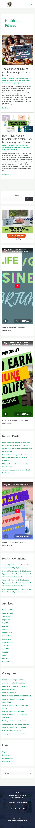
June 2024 (5, 626)
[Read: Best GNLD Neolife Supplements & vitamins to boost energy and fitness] (17, 123)
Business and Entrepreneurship (13, 680)
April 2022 (5, 658)
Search (17, 195)
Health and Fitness (22, 78)
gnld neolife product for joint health (14, 683)
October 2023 (6, 639)
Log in (4, 752)
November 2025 (7, 613)
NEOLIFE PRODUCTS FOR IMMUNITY (15, 727)
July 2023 (5, 645)
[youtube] (24, 809)
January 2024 (6, 636)
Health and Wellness (9, 81)
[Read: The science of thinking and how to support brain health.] (17, 50)
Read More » (6, 108)
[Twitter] (15, 809)
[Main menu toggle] (31, 4)
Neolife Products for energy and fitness (15, 147)
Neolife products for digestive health (14, 721)
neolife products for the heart (12, 730)
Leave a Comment (8, 78)
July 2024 (5, 623)
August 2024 (6, 620)
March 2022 (6, 662)
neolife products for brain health (13, 711)
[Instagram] (19, 809)
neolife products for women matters (14, 734)
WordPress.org (7, 761)
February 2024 (7, 632)
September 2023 (7, 642)
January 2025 (6, 616)
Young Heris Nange (8, 580)
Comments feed (7, 758)
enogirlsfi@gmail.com (9, 565)
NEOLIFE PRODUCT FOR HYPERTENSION (16, 696)
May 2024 (5, 629)
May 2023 (5, 652)
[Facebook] (11, 809)
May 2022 (5, 655)
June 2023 (5, 649)
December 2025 (7, 610)
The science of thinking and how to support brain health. (16, 72)
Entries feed (6, 755)
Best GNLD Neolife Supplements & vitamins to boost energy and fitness (17, 139)
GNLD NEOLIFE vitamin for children (14, 686)
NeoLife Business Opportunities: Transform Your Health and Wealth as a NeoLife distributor (17, 457)
